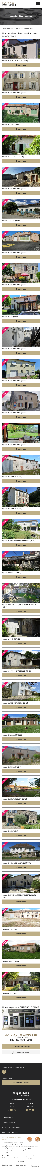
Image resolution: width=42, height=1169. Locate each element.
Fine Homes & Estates (10, 1132)
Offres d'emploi (7, 1117)
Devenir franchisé (8, 1122)
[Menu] (38, 3)
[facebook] (4, 1072)
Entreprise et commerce (11, 1127)
